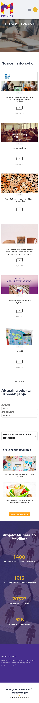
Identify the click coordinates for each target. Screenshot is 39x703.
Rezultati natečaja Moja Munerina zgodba (19, 200)
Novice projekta (19, 148)
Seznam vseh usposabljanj (19, 514)
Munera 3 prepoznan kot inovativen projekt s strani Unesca (19, 99)
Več (20, 108)
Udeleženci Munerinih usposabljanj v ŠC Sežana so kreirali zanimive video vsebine (19, 252)
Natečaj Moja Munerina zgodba (19, 301)
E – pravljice (19, 351)
